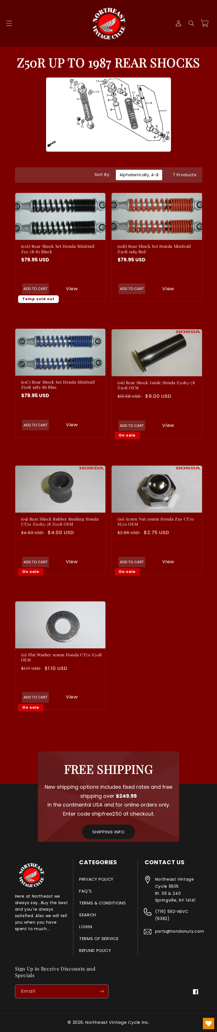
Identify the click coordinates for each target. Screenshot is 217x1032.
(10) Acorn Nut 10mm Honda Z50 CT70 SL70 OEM (156, 522)
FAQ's (85, 891)
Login (85, 927)
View (72, 288)
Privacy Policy (96, 879)
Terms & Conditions (102, 903)
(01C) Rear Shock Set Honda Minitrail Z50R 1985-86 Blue (58, 385)
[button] (9, 23)
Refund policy (95, 950)
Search (87, 915)
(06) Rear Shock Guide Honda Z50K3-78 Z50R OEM (156, 385)
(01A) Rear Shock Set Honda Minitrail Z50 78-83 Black (58, 249)
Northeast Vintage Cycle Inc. (117, 1022)
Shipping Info (108, 832)
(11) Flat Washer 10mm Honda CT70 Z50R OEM (61, 657)
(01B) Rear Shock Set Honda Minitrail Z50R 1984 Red (154, 249)
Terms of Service (98, 938)
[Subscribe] (101, 991)
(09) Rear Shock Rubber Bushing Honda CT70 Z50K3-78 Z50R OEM (60, 522)
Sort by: (102, 174)
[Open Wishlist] (208, 1023)
